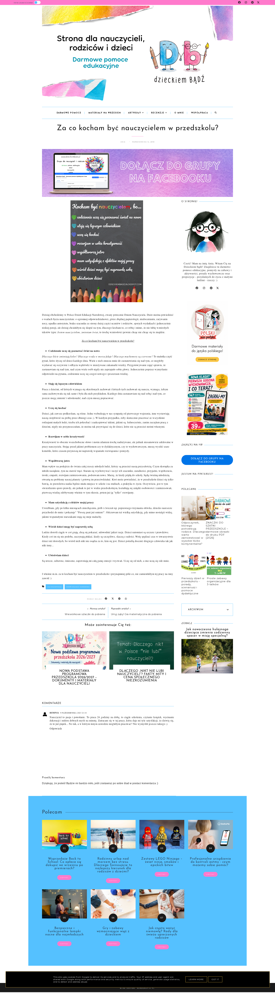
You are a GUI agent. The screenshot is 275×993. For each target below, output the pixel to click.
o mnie (179, 113)
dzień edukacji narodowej (78, 587)
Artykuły (135, 113)
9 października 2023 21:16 (73, 712)
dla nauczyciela (54, 587)
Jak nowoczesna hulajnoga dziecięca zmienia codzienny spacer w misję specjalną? (207, 632)
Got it (215, 979)
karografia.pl (146, 988)
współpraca (199, 113)
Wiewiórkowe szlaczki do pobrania (85, 614)
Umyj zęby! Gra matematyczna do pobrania (136, 614)
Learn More (196, 979)
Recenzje (158, 113)
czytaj (64, 877)
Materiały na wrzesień (104, 113)
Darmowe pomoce (69, 113)
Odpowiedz (56, 728)
